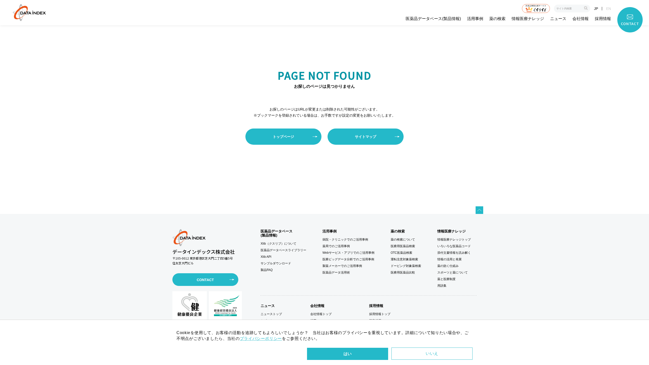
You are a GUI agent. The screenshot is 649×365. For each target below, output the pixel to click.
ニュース (558, 19)
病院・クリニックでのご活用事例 (345, 239)
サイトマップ (365, 137)
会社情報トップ (321, 314)
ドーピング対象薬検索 (406, 266)
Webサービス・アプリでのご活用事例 (348, 252)
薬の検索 (497, 19)
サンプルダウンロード (276, 263)
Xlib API (266, 257)
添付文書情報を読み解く (454, 252)
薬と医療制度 (446, 279)
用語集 (441, 285)
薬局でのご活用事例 (336, 246)
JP (596, 8)
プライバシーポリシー (261, 338)
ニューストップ (271, 314)
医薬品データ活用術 (336, 272)
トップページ (283, 137)
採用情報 (603, 19)
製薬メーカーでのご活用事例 (342, 266)
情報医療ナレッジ (528, 19)
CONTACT (205, 280)
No (432, 354)
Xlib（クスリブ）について (278, 243)
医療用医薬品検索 (403, 246)
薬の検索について (403, 239)
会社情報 (580, 19)
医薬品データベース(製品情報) (433, 19)
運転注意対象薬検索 (404, 259)
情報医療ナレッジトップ (454, 239)
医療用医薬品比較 (403, 272)
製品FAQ (267, 270)
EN (608, 8)
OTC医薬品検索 (401, 252)
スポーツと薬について (452, 272)
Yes (347, 354)
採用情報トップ (379, 314)
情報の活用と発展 (449, 259)
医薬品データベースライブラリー (283, 250)
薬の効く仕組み (448, 266)
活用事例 (475, 19)
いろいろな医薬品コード (454, 246)
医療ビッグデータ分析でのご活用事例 (348, 259)
